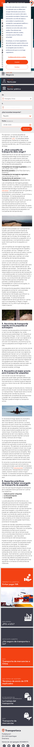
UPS (13, 138)
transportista (18, 467)
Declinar (17, 67)
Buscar (26, 129)
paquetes (5, 190)
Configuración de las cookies (17, 57)
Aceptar (17, 62)
